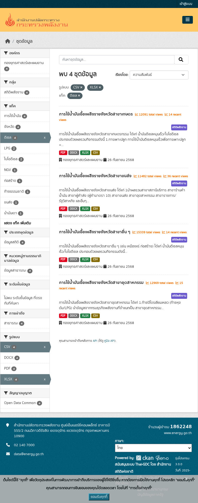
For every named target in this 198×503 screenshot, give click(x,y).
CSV (95, 153)
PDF (63, 153)
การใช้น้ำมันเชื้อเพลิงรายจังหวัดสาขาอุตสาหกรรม (102, 282)
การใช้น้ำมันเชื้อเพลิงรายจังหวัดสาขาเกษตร (96, 114)
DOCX (73, 153)
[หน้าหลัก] (7, 41)
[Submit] (181, 59)
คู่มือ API (109, 340)
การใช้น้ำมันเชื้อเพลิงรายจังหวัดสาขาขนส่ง (96, 176)
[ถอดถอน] (81, 88)
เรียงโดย (122, 74)
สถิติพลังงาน (179, 127)
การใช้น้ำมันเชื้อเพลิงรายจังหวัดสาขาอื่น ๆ (95, 232)
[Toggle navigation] (187, 20)
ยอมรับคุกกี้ (99, 496)
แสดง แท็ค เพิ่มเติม (17, 223)
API (95, 340)
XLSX (85, 153)
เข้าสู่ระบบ (186, 4)
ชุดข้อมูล (24, 41)
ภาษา (119, 441)
